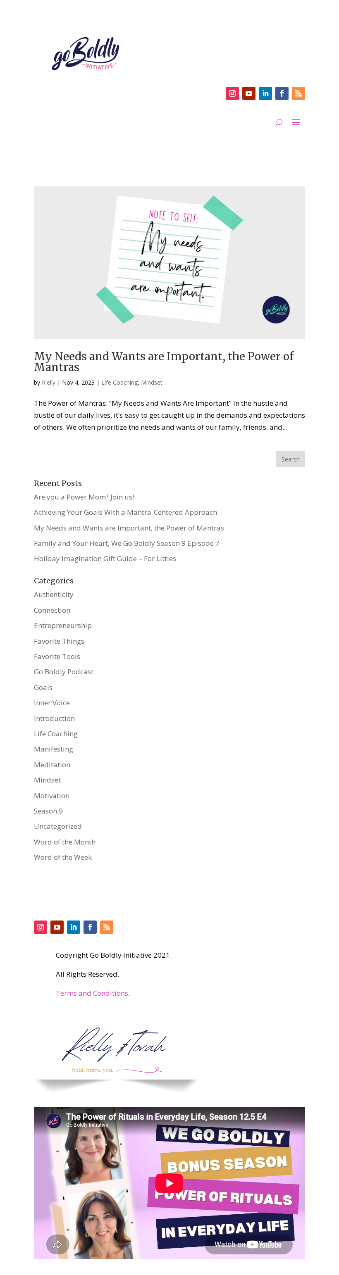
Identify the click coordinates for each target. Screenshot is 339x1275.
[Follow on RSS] (298, 93)
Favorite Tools (57, 656)
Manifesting (53, 749)
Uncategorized (58, 826)
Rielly (48, 382)
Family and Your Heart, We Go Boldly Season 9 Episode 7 (127, 543)
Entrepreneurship (63, 625)
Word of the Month (64, 842)
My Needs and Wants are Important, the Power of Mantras (164, 362)
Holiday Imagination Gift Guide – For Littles (105, 558)
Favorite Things (59, 641)
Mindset (151, 382)
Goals (43, 687)
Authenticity (54, 594)
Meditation (52, 764)
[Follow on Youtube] (248, 93)
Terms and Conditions (92, 993)
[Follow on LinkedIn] (265, 93)
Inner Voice (52, 702)
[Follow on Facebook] (282, 93)
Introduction (54, 718)
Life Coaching (119, 382)
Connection (52, 610)
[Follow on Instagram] (232, 93)
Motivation (51, 795)
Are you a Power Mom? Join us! (84, 497)
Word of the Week (63, 857)
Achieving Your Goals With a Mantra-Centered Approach (125, 512)
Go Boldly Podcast (63, 671)
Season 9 (48, 811)
